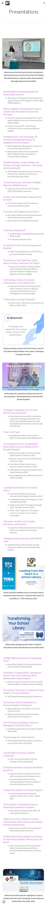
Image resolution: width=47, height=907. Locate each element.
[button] (2, 3)
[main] (23, 12)
